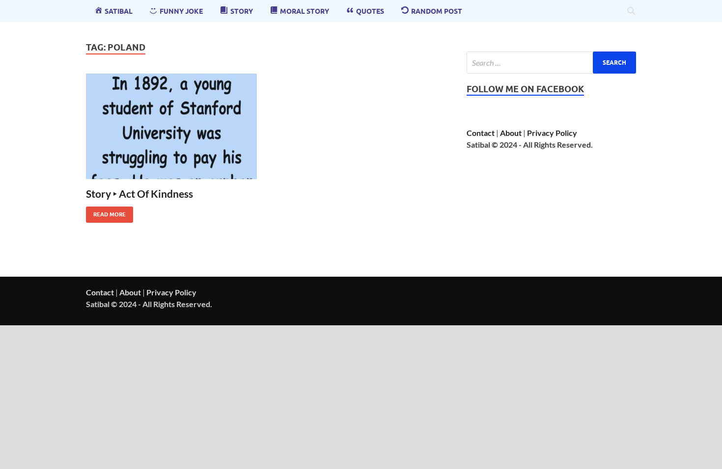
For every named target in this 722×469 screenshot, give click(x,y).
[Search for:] (551, 63)
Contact (481, 132)
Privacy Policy (552, 132)
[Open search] (631, 11)
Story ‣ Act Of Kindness (139, 193)
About (511, 132)
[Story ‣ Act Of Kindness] (171, 126)
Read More (106, 212)
